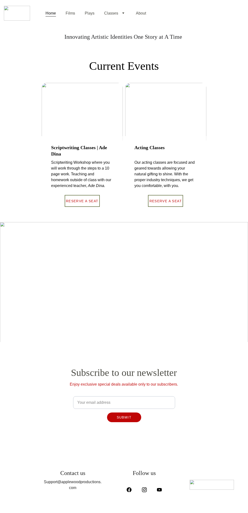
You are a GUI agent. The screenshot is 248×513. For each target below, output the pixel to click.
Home (51, 13)
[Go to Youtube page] (159, 489)
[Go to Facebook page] (131, 489)
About (141, 13)
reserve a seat (82, 201)
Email (77, 393)
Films (70, 13)
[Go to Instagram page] (147, 489)
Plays (89, 13)
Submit (124, 417)
